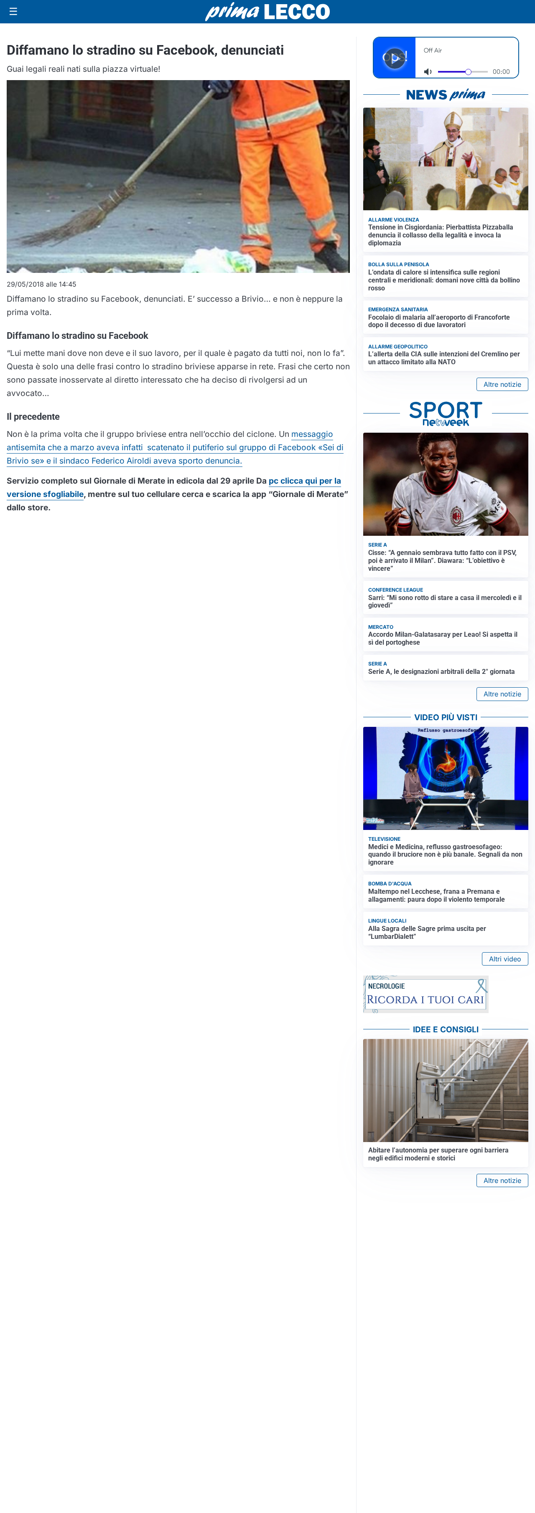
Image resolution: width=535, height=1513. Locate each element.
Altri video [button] (505, 959)
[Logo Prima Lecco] (267, 11)
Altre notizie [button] (502, 384)
